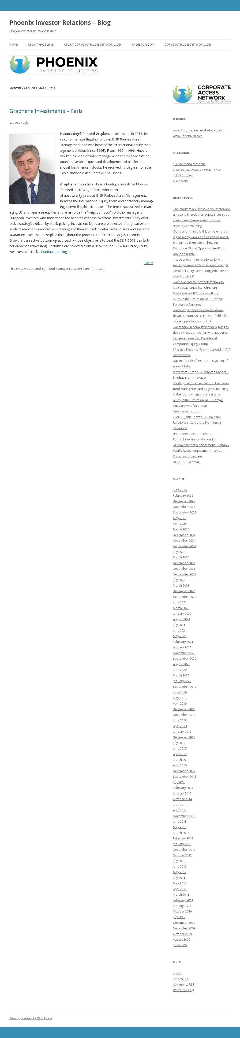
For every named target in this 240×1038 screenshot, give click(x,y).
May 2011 (179, 883)
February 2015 (183, 788)
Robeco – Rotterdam (187, 456)
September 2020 (184, 658)
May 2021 (179, 636)
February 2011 (183, 900)
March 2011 (181, 894)
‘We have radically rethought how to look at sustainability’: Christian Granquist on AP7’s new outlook (198, 287)
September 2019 (184, 686)
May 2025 (179, 518)
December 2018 (184, 709)
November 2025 (184, 507)
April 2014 (180, 810)
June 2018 (180, 720)
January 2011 (182, 906)
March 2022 (181, 608)
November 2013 (184, 816)
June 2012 (180, 866)
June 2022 (180, 602)
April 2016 (180, 765)
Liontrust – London (186, 411)
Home (13, 45)
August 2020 (181, 664)
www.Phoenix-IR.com (187, 136)
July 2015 (179, 782)
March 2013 (181, 833)
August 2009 (181, 939)
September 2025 (184, 512)
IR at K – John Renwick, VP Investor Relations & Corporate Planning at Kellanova (197, 422)
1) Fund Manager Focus (61, 268)
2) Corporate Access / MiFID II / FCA (197, 169)
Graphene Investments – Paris (46, 110)
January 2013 (182, 844)
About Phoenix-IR (41, 45)
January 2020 (182, 681)
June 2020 (180, 670)
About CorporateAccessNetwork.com (92, 45)
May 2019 (179, 698)
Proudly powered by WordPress (30, 1018)
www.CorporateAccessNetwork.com (198, 130)
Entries (181, 979)
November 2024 (184, 540)
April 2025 (180, 523)
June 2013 (180, 821)
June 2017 (180, 748)
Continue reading (56, 251)
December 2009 (184, 922)
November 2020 (184, 653)
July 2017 (179, 743)
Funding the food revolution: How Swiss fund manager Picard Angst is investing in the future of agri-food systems (201, 388)
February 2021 (183, 641)
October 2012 (182, 855)
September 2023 (184, 574)
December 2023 (184, 563)
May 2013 (179, 827)
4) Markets (180, 181)
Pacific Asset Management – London (198, 450)
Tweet (149, 263)
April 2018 (180, 726)
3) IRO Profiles (183, 175)
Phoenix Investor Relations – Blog (60, 22)
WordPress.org (183, 990)
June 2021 (180, 630)
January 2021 (182, 647)
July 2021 (179, 625)
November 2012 (184, 849)
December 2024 (184, 535)
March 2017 (181, 759)
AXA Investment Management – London (201, 445)
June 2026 (180, 490)
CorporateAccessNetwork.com (188, 45)
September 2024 (184, 546)
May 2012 (179, 872)
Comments (184, 984)
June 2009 (180, 945)
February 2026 (183, 495)
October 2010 (182, 911)
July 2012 (179, 861)
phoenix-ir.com (143, 45)
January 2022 (182, 613)
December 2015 (184, 771)
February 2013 (183, 838)
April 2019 (180, 703)
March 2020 (181, 675)
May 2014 (179, 804)
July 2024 (179, 552)
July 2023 (179, 580)
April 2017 (180, 754)
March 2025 (181, 529)
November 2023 (184, 568)
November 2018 (184, 715)
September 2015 (184, 776)
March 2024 (181, 557)
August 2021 (181, 619)
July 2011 (179, 877)
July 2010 (179, 917)
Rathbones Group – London (192, 434)
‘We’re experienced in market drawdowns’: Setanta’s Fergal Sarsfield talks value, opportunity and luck (200, 315)
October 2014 (182, 799)
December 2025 (184, 501)
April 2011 (180, 889)
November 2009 (184, 928)
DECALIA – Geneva (186, 462)
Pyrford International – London (195, 439)
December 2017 (184, 737)
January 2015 (182, 793)
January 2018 (182, 731)
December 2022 (184, 591)
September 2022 (184, 597)
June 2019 (180, 692)
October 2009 (182, 934)
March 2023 (181, 585)
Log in (177, 973)
